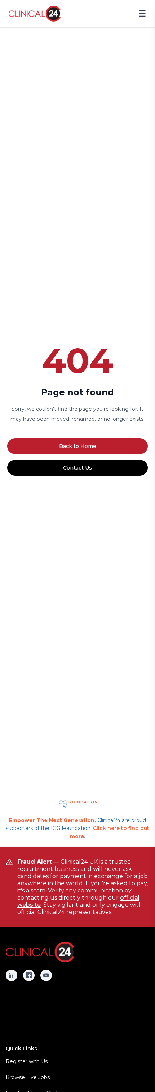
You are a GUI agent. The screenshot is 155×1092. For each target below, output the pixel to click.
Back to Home (77, 446)
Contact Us (77, 468)
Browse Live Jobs (28, 1077)
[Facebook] (29, 975)
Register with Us (27, 1061)
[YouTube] (46, 975)
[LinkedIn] (11, 975)
